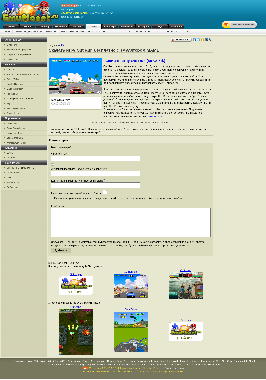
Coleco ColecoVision (94, 361)
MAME (94, 26)
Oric (9, 177)
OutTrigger (76, 274)
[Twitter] (198, 39)
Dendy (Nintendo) (15, 84)
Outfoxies (185, 270)
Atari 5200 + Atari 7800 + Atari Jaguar (61, 361)
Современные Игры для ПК (20, 168)
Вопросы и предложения (19, 54)
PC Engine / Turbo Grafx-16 (20, 98)
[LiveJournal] (211, 39)
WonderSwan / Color (16, 143)
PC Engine (143, 26)
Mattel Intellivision (15, 89)
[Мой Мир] (206, 39)
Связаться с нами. (175, 368)
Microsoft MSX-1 (14, 173)
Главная (11, 26)
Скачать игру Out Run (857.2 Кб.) (135, 61)
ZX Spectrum (13, 187)
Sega (159, 26)
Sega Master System (16, 108)
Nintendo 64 (127, 26)
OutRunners (130, 271)
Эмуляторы (20, 361)
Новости (73, 32)
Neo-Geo (11, 158)
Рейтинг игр (50, 32)
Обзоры (63, 32)
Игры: (83, 32)
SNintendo (176, 26)
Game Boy (44, 26)
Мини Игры (110, 26)
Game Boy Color (14, 133)
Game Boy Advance (16, 128)
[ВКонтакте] (194, 39)
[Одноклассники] (202, 39)
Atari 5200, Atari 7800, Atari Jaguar (23, 74)
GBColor (77, 26)
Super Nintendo (14, 113)
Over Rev (185, 320)
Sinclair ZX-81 (13, 182)
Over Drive (131, 309)
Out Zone (75, 307)
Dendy (27, 26)
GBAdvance (61, 26)
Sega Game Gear (15, 138)
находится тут (156, 116)
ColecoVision (13, 79)
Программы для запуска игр (28, 32)
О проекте (12, 45)
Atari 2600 (11, 69)
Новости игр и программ (19, 49)
